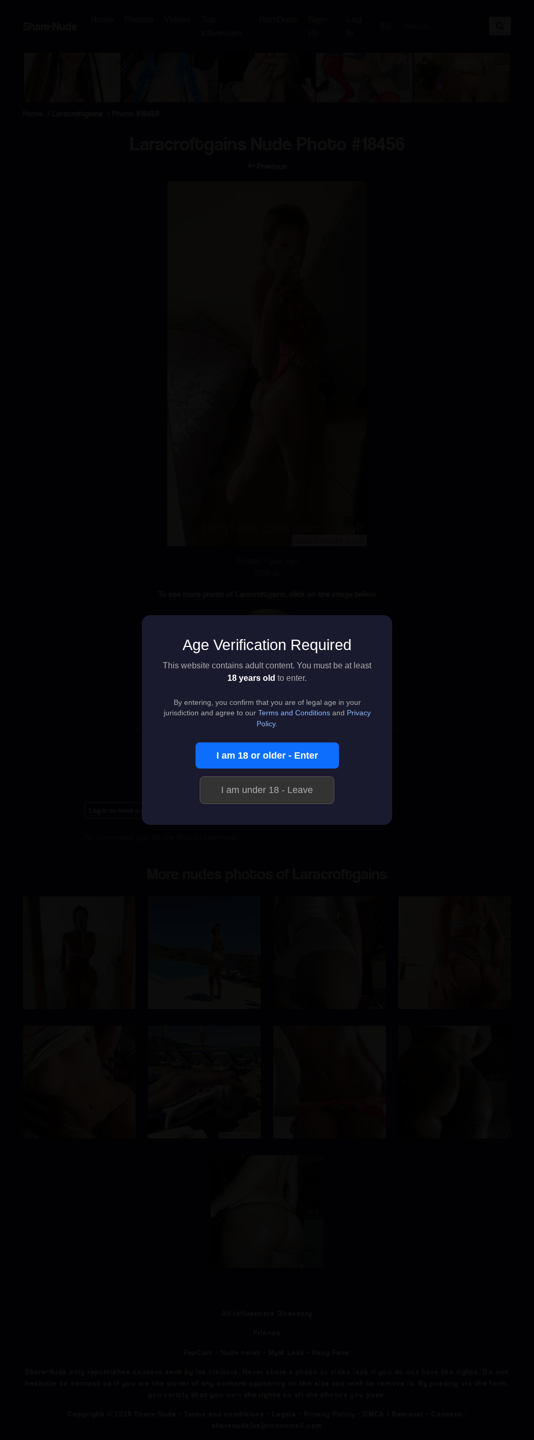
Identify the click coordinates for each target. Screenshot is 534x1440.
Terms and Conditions (294, 713)
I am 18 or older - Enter (267, 755)
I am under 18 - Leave (267, 790)
